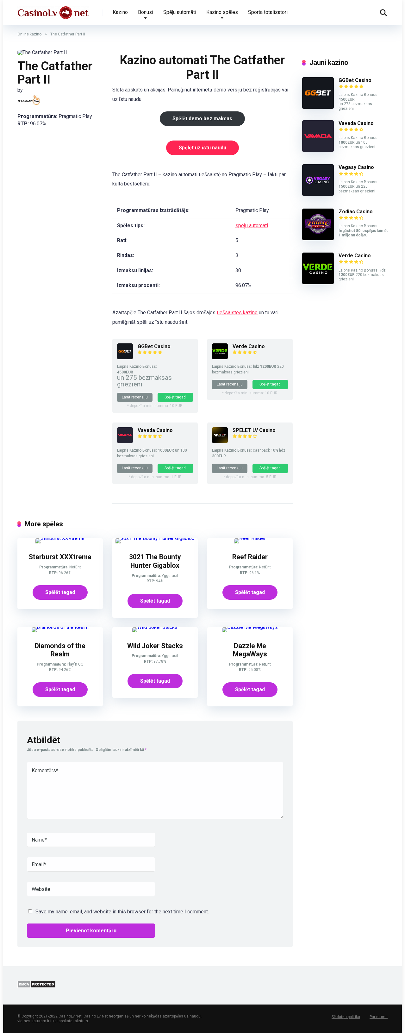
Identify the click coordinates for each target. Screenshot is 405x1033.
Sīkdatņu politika (346, 1017)
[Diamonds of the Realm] (60, 627)
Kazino (120, 12)
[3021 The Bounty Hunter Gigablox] (154, 538)
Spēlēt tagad (175, 397)
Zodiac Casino (356, 212)
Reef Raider (250, 557)
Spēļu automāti (179, 12)
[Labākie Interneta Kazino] (53, 10)
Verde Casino (249, 346)
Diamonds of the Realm (59, 650)
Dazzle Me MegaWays (250, 650)
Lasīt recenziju (135, 397)
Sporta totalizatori (268, 12)
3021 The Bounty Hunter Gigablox (155, 561)
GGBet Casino (154, 346)
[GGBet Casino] (125, 357)
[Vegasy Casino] (318, 194)
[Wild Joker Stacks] (155, 627)
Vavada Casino (155, 430)
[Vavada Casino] (125, 441)
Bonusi (145, 12)
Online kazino (29, 34)
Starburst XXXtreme (59, 557)
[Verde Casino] (220, 357)
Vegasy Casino (356, 167)
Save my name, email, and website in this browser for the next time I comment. (122, 912)
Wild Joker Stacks (155, 646)
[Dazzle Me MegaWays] (250, 627)
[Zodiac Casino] (318, 238)
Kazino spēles (222, 12)
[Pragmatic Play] (28, 100)
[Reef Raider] (249, 538)
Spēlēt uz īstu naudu (202, 148)
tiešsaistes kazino (237, 313)
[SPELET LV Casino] (220, 441)
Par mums (379, 1017)
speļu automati (251, 225)
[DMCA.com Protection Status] (36, 986)
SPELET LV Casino (254, 430)
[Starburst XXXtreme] (59, 538)
